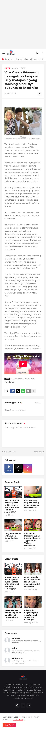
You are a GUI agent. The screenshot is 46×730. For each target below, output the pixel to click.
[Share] (39, 94)
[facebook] (17, 705)
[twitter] (23, 705)
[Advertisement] (23, 24)
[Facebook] (12, 391)
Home (7, 68)
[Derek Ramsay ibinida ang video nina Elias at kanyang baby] (13, 602)
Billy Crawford (18, 68)
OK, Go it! (9, 725)
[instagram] (28, 705)
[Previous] (39, 59)
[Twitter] (18, 391)
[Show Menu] (3, 53)
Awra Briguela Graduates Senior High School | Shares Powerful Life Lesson (32, 582)
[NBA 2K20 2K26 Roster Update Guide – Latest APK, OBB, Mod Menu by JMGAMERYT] (13, 569)
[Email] (28, 391)
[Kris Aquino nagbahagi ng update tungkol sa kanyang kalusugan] (33, 602)
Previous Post (9, 452)
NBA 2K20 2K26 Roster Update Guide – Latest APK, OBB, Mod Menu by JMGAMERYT (11, 506)
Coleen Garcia (29, 379)
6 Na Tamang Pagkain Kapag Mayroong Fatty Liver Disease (31, 504)
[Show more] (33, 391)
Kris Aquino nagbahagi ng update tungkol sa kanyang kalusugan (31, 615)
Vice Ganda (9, 382)
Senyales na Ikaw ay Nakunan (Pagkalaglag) (21, 59)
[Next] (43, 59)
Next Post (38, 452)
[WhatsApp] (23, 391)
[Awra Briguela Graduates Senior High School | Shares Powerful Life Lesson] (33, 569)
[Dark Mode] (37, 53)
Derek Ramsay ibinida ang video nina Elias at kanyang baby (12, 614)
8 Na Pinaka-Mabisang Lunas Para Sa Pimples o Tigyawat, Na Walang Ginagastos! (32, 539)
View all (38, 403)
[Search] (42, 53)
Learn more (18, 719)
